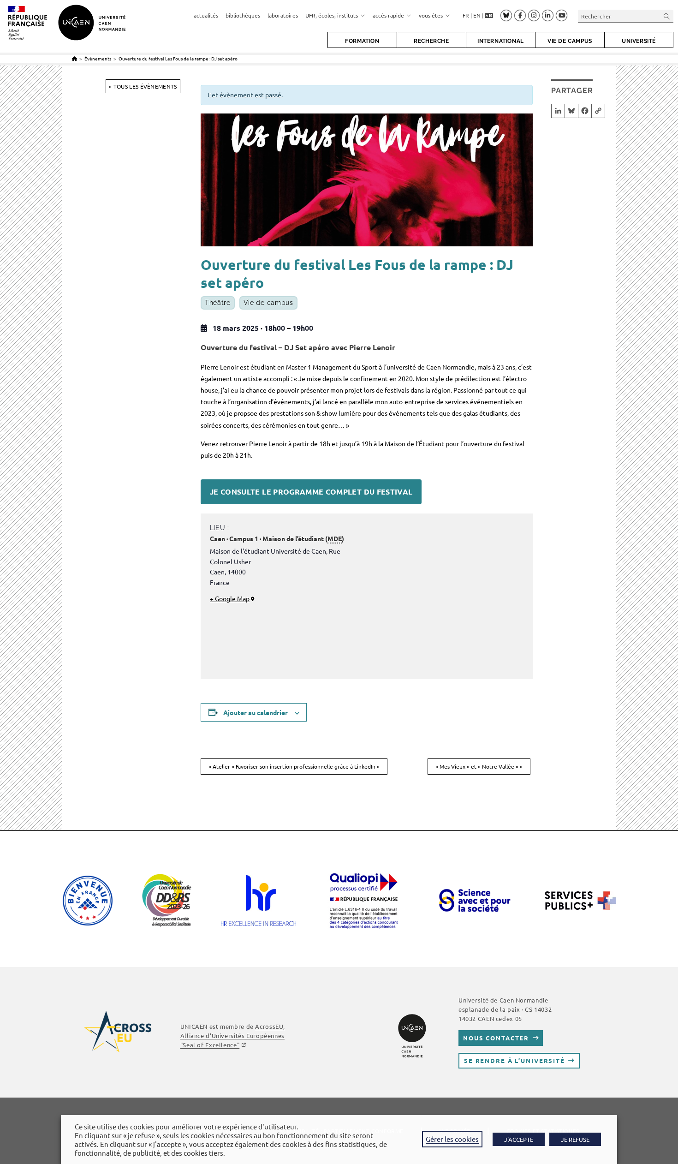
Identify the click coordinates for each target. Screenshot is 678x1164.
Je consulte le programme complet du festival (311, 491)
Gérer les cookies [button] (452, 1138)
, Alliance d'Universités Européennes (232, 1035)
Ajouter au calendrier (255, 712)
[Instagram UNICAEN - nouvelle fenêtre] (534, 16)
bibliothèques (243, 15)
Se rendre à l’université (514, 1060)
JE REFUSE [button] (575, 1139)
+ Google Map (230, 598)
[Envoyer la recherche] (667, 16)
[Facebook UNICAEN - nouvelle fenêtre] (520, 16)
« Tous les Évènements (143, 86)
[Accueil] (74, 58)
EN (477, 15)
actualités (206, 15)
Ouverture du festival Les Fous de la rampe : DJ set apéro (178, 58)
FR (466, 15)
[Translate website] (489, 16)
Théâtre (218, 303)
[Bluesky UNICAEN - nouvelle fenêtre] (506, 15)
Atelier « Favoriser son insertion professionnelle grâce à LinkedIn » (294, 766)
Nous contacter (496, 1038)
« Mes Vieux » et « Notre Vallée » (479, 766)
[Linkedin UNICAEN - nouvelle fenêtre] (547, 16)
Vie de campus (268, 303)
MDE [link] (334, 538)
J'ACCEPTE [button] (518, 1139)
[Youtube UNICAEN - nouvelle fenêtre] (561, 16)
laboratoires (283, 15)
